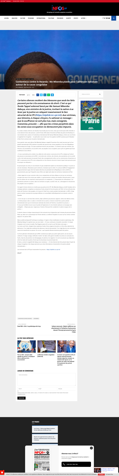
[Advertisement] (59, 25)
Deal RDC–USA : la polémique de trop (29, 326)
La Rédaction (20, 87)
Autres (83, 18)
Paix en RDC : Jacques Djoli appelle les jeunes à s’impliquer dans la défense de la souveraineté (26, 357)
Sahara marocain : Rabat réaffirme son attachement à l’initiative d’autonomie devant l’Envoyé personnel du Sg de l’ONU (63, 329)
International (41, 18)
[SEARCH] (100, 94)
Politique (51, 18)
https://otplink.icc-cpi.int (48, 115)
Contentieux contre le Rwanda (25, 318)
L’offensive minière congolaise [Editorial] (45, 356)
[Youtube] (107, 18)
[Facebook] (103, 18)
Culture (22, 18)
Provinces (60, 18)
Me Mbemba (36, 318)
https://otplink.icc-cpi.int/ (53, 249)
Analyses (14, 18)
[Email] (109, 18)
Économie (31, 18)
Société (68, 18)
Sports (76, 18)
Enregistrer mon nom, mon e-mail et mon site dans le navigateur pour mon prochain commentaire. (42, 393)
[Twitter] (105, 18)
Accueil (6, 18)
